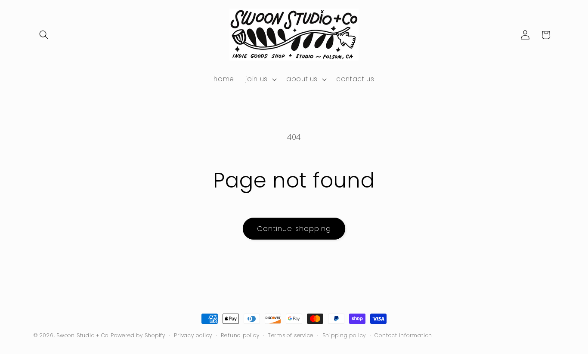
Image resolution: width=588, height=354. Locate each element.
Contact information (403, 335)
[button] (44, 35)
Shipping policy (344, 335)
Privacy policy (193, 335)
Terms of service (290, 335)
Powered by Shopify (138, 335)
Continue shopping (294, 229)
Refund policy (240, 335)
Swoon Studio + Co (82, 335)
